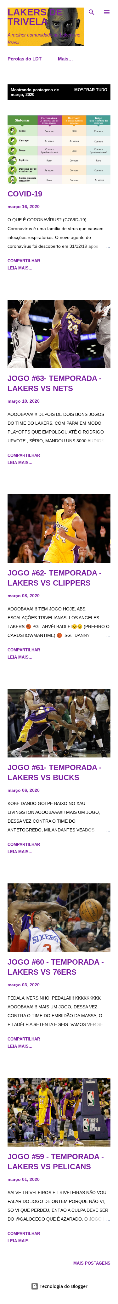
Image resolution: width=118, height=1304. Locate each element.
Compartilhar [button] (24, 260)
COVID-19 (25, 194)
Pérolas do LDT (25, 58)
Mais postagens (91, 1263)
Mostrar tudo (90, 90)
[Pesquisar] (91, 11)
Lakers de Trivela (35, 17)
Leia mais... (20, 268)
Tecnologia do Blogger (62, 1286)
